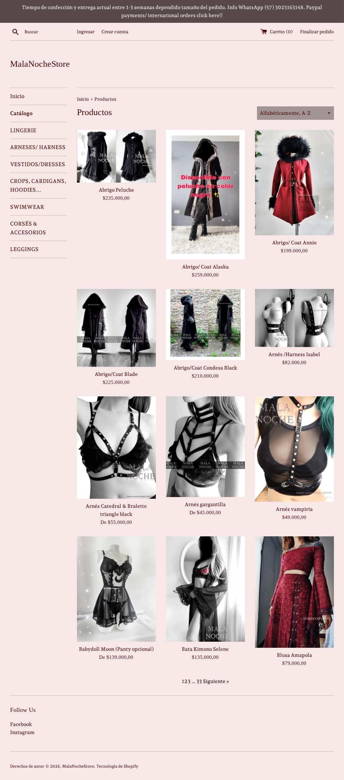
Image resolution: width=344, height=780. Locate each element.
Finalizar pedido (317, 31)
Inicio (17, 96)
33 (199, 681)
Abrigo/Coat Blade (116, 374)
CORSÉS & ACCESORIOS (28, 228)
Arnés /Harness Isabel (294, 354)
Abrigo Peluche (116, 190)
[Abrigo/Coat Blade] (116, 328)
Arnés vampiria (294, 509)
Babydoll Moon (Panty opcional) (116, 649)
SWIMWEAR (27, 207)
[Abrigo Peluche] (116, 156)
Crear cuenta (114, 31)
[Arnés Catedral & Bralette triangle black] (116, 447)
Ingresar (85, 31)
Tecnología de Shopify (117, 766)
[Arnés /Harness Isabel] (294, 318)
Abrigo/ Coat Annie (294, 243)
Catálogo (21, 113)
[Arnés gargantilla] (205, 446)
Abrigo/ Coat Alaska (205, 267)
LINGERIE (23, 130)
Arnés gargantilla (205, 504)
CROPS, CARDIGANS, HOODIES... (38, 185)
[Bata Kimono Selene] (205, 588)
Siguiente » (216, 681)
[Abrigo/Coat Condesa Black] (205, 324)
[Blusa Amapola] (294, 592)
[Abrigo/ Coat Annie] (294, 182)
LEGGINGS (24, 249)
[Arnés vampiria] (294, 448)
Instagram (22, 732)
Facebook (21, 724)
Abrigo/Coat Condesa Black (205, 368)
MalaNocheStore (40, 64)
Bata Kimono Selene (205, 649)
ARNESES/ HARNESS (38, 147)
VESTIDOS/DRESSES (37, 164)
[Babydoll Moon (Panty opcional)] (116, 588)
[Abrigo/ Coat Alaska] (205, 194)
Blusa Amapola (294, 655)
